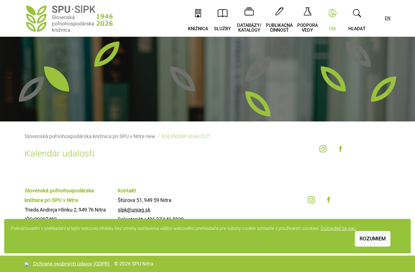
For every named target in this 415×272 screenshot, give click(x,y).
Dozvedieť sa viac (338, 228)
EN (387, 18)
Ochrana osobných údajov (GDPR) (72, 264)
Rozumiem (373, 238)
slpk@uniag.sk (134, 210)
